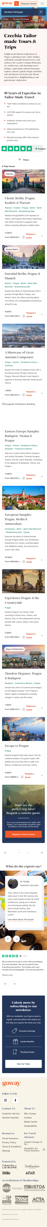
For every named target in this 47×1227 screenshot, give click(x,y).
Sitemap (6, 1151)
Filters (26, 160)
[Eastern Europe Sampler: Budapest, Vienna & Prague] (23, 443)
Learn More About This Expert (21, 919)
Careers (28, 1118)
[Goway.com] (7, 3)
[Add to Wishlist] (41, 173)
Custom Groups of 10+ (33, 1143)
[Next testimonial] (16, 939)
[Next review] (14, 983)
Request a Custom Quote (23, 834)
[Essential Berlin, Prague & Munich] (23, 283)
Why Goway (30, 1114)
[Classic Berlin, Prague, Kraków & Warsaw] (23, 206)
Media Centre (30, 1122)
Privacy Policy (9, 1142)
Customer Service (11, 1114)
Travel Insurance (10, 1138)
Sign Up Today (23, 1064)
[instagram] (5, 1100)
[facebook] (15, 1100)
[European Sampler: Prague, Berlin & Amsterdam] (23, 526)
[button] (34, 235)
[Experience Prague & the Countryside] (23, 606)
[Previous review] (5, 983)
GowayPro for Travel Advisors (31, 1149)
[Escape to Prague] (23, 750)
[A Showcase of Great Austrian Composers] (23, 362)
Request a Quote (28, 3)
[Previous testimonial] (8, 939)
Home (5, 19)
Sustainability (30, 1126)
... (10, 19)
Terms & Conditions (11, 1147)
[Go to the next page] (41, 852)
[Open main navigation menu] (42, 3)
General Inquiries (10, 1118)
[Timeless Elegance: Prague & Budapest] (23, 680)
